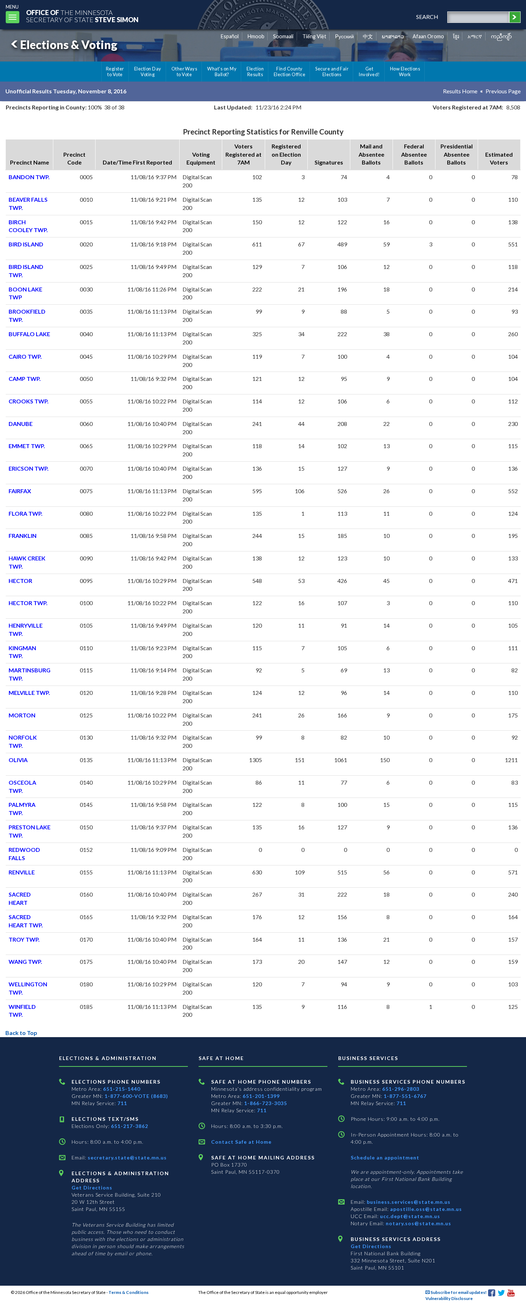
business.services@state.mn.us (407, 1202)
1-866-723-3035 (265, 1103)
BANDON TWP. (29, 176)
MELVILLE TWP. (29, 692)
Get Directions (92, 1187)
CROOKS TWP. (29, 401)
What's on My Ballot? (222, 71)
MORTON (22, 715)
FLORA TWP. (26, 513)
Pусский (344, 36)
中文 (368, 36)
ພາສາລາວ (393, 36)
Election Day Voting (147, 71)
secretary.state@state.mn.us (126, 1157)
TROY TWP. (24, 939)
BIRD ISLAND (26, 244)
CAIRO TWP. (25, 356)
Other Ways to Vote (184, 71)
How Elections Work (405, 71)
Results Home (460, 91)
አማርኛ (475, 36)
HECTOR (20, 580)
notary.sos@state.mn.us (417, 1223)
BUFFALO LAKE (29, 333)
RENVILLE (22, 872)
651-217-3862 (129, 1126)
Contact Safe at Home (241, 1142)
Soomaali (283, 36)
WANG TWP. (25, 961)
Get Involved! (369, 71)
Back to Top (21, 1032)
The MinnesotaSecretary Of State (82, 16)
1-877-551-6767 (405, 1096)
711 (122, 1103)
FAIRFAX (20, 490)
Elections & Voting (68, 44)
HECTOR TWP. (28, 602)
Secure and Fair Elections (332, 71)
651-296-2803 (400, 1089)
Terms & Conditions (128, 1292)
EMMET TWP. (27, 445)
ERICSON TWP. (29, 468)
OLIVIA (18, 759)
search (427, 16)
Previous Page (503, 91)
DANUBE (21, 423)
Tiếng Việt (314, 36)
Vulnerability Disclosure (449, 1298)
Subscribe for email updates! (458, 1292)
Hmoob (256, 36)
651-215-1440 (121, 1089)
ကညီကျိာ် (501, 36)
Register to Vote (115, 71)
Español (230, 36)
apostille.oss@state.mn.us (425, 1209)
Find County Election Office (289, 71)
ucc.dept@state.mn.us (409, 1216)
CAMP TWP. (25, 378)
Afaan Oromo (428, 36)
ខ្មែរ (456, 36)
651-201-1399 (261, 1096)
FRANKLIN (22, 535)
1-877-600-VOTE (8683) (136, 1096)
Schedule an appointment (385, 1157)
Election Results (255, 71)
